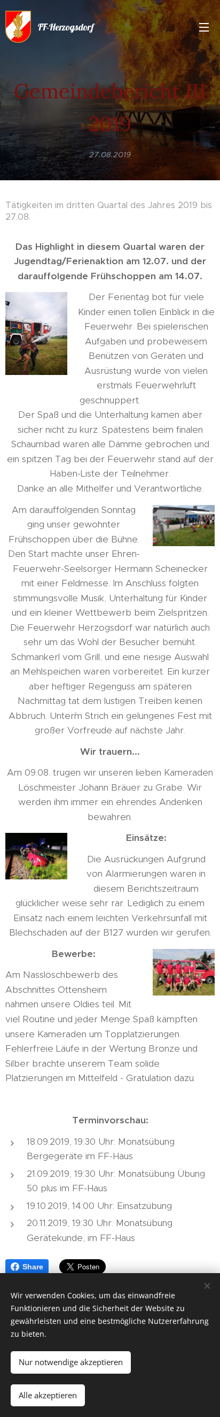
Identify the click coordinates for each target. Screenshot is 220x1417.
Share (32, 1266)
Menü (204, 26)
